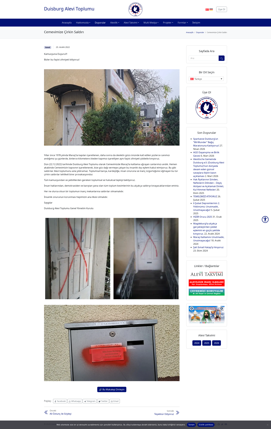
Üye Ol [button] (221, 9)
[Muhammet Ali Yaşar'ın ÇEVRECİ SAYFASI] (207, 291)
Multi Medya (150, 22)
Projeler (167, 22)
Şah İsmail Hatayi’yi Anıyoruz (208, 247)
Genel (47, 47)
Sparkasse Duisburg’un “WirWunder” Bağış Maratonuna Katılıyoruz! (206, 142)
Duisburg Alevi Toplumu (69, 9)
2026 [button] (216, 343)
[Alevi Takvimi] (207, 273)
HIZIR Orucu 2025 (202, 216)
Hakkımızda (82, 22)
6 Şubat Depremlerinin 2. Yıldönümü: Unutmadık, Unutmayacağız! (206, 207)
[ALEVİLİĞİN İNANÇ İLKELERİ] (207, 282)
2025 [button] (206, 343)
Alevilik (114, 22)
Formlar (182, 22)
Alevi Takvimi (130, 22)
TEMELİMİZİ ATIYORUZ (205, 196)
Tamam (191, 424)
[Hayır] (267, 424)
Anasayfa (67, 22)
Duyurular (100, 22)
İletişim (196, 22)
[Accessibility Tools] (265, 219)
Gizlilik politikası (206, 424)
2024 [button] (196, 343)
